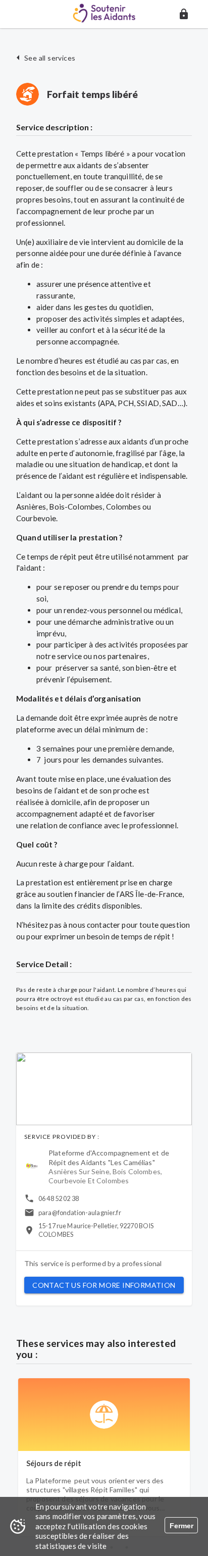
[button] (184, 14)
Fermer (181, 1526)
